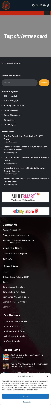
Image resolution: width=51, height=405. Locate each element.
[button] (47, 376)
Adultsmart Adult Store (14, 331)
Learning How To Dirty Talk (14, 301)
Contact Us (26, 402)
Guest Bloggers (11, 115)
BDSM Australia (11, 326)
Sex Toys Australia (12, 341)
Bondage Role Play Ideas (14, 292)
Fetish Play (9, 110)
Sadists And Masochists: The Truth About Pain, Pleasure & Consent (29, 365)
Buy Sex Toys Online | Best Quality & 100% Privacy (26, 356)
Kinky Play (8, 124)
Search (44, 83)
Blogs (5, 282)
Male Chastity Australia (14, 336)
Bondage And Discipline (14, 287)
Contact (6, 306)
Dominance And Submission (16, 297)
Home (5, 272)
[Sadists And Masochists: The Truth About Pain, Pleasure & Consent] (6, 366)
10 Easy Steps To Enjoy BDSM (16, 277)
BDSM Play (9, 100)
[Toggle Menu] (47, 13)
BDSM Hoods (10, 96)
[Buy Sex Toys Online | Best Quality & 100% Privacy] (6, 357)
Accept (25, 396)
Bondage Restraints (13, 105)
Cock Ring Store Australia (15, 321)
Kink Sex (8, 120)
